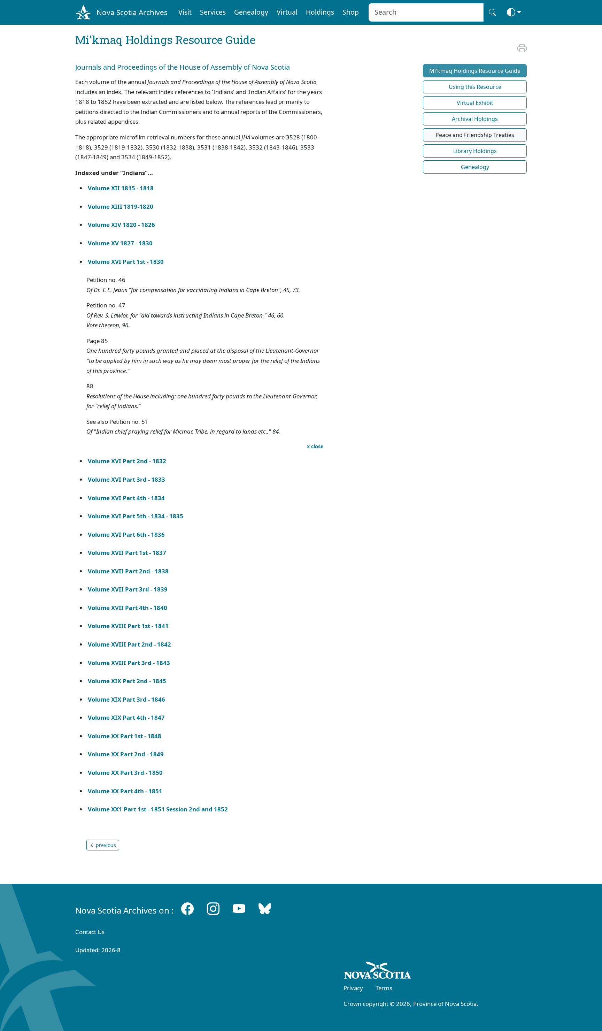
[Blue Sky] (265, 908)
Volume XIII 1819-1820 (120, 207)
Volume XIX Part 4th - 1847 (126, 717)
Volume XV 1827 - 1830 (120, 243)
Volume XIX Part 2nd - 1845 (127, 681)
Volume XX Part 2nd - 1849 (125, 754)
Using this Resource (475, 87)
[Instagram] (213, 908)
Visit (185, 12)
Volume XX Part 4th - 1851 (125, 791)
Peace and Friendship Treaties (474, 135)
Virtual (287, 12)
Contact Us (90, 932)
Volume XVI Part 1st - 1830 (125, 262)
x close (315, 446)
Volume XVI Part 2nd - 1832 (127, 461)
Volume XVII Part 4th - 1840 (128, 608)
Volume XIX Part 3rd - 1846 (126, 699)
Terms (384, 988)
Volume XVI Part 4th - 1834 (126, 498)
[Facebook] (187, 908)
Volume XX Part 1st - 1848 (124, 736)
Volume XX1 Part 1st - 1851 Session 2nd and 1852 (157, 809)
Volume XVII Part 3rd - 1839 (127, 589)
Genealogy (251, 12)
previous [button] (105, 845)
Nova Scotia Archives (132, 12)
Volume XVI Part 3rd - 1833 (126, 479)
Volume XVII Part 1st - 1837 (127, 553)
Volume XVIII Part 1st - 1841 (128, 626)
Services (213, 12)
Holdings (320, 12)
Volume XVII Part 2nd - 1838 (128, 571)
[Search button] (492, 12)
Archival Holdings (475, 119)
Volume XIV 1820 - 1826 (121, 225)
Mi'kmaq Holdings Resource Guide (474, 71)
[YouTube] (239, 908)
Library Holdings (475, 151)
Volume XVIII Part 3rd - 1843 (128, 663)
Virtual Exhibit (475, 103)
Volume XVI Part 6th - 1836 (126, 534)
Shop (350, 12)
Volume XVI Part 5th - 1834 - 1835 (135, 516)
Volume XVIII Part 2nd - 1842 (129, 644)
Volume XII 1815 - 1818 (120, 188)
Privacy (353, 988)
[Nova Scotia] (378, 971)
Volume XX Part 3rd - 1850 (125, 773)
